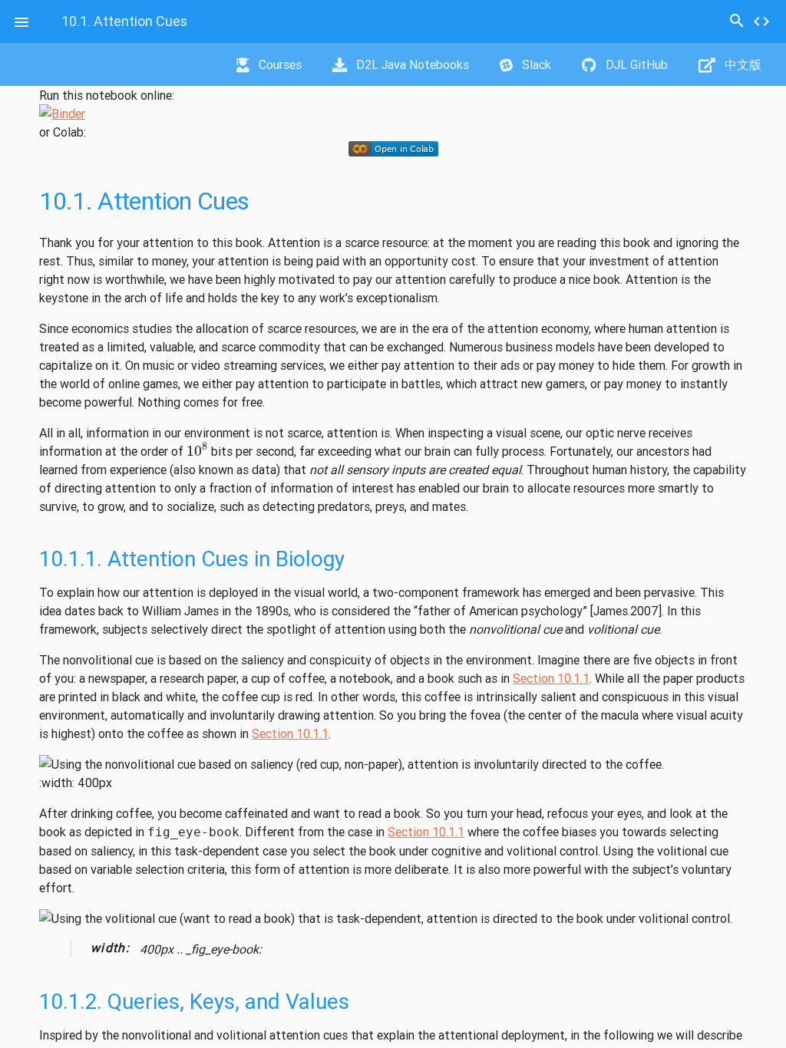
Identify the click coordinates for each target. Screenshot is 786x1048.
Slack (535, 64)
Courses (279, 64)
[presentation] (197, 450)
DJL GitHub (635, 64)
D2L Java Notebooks (411, 64)
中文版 (741, 64)
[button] (21, 21)
